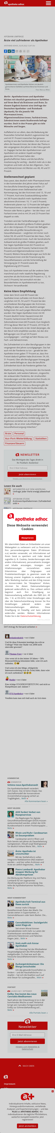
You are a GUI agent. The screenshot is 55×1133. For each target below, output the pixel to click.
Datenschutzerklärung (30, 616)
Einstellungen (43, 620)
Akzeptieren (27, 537)
